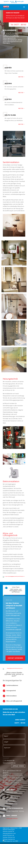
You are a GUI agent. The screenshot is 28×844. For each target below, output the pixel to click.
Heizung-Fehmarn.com (9, 833)
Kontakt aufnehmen (15, 658)
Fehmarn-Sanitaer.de (9, 839)
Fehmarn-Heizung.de (9, 829)
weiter (20, 76)
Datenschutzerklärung (8, 785)
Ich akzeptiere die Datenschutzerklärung (9, 762)
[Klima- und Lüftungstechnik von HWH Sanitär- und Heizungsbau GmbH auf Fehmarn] (14, 576)
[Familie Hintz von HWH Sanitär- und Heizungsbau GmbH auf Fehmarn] (14, 668)
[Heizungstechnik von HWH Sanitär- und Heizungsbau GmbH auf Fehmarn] (14, 448)
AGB (20, 828)
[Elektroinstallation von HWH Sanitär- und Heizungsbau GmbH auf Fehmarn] (14, 464)
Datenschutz (14, 828)
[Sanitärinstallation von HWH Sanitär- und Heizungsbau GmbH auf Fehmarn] (14, 236)
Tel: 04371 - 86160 (18, 24)
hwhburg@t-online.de (11, 818)
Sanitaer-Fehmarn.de (9, 837)
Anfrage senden (18, 766)
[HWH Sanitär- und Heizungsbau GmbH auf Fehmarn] (14, 595)
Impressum (6, 828)
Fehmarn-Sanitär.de (8, 831)
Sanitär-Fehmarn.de (8, 835)
